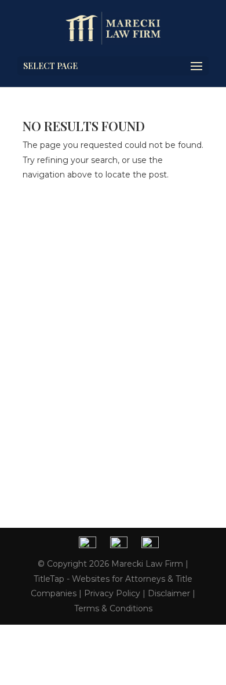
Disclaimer (169, 593)
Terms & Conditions (113, 608)
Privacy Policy (112, 593)
